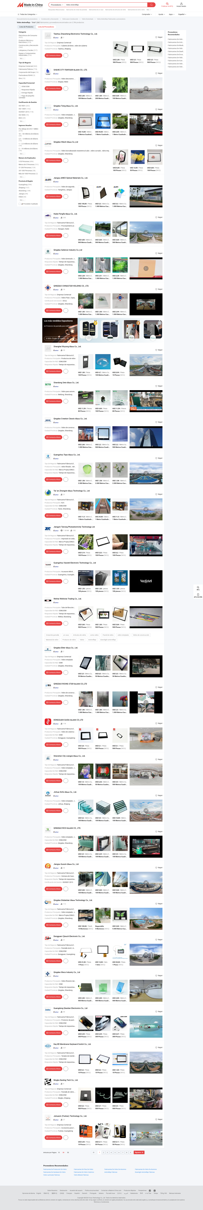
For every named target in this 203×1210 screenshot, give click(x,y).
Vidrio (82, 640)
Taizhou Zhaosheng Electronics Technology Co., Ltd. (76, 34)
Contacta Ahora (55, 55)
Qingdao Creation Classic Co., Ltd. (70, 418)
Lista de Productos (26, 27)
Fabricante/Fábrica (28, 69)
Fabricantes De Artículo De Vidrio (180, 42)
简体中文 (46, 1193)
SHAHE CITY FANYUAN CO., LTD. (70, 69)
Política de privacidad (92, 1190)
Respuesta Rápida (28, 89)
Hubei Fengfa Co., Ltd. (65, 214)
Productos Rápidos (130, 1190)
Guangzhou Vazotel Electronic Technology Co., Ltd (75, 562)
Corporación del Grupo (29, 72)
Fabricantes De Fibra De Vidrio (83, 1169)
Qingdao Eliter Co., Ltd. (66, 647)
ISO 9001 (24, 106)
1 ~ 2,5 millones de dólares (28, 145)
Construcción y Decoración (28, 46)
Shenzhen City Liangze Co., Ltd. (69, 756)
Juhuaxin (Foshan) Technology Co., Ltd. (70, 1116)
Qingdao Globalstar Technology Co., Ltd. (73, 900)
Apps (171, 14)
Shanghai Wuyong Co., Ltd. (67, 346)
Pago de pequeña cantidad (26, 97)
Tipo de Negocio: (51, 42)
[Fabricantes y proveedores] (30, 4)
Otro (22, 78)
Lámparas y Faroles (28, 50)
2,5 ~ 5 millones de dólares (28, 140)
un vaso (66, 635)
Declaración (63, 1190)
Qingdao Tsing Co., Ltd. (66, 106)
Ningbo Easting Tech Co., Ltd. (66, 1080)
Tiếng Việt (163, 1193)
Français (69, 1193)
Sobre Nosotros (52, 1190)
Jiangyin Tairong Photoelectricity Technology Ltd (74, 527)
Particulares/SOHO (27, 75)
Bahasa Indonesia (175, 1193)
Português (93, 1193)
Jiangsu (23, 194)
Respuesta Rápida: (51, 262)
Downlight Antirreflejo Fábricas (145, 1172)
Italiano (101, 1193)
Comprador (146, 14)
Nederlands (134, 1193)
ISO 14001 (25, 109)
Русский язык (110, 1193)
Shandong (25, 191)
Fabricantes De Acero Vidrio (178, 60)
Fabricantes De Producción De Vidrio (55, 1169)
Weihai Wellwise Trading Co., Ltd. (68, 598)
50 (68, 1152)
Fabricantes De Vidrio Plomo (178, 48)
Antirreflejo (92, 640)
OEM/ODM (25, 86)
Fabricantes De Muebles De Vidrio (180, 45)
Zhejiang (24, 187)
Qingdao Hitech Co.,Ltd (66, 142)
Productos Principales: (53, 46)
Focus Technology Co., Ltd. (97, 1198)
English (38, 1193)
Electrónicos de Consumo (28, 36)
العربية (126, 1193)
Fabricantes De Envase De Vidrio (179, 54)
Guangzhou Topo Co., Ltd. (67, 454)
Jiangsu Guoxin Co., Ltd (66, 864)
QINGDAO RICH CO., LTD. (67, 828)
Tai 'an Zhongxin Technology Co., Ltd (72, 490)
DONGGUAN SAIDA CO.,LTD (68, 720)
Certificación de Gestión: (53, 301)
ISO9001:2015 (26, 112)
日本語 (62, 1193)
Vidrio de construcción (141, 635)
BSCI (22, 118)
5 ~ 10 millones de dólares (28, 149)
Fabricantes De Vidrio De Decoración (181, 64)
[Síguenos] (150, 1190)
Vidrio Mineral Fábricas (81, 1175)
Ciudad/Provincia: (51, 49)
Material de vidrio (52, 640)
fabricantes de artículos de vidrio (115, 10)
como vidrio (94, 635)
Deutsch (84, 1193)
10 (59, 1152)
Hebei (22, 197)
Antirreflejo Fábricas (110, 1172)
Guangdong (25, 184)
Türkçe (156, 1193)
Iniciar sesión (181, 6)
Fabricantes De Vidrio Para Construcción (182, 67)
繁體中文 (54, 1193)
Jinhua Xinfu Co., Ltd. (65, 792)
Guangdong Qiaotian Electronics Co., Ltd (70, 1008)
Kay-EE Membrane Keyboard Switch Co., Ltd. (72, 1044)
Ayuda (160, 14)
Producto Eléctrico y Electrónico (26, 41)
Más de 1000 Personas (28, 173)
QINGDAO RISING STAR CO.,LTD (70, 683)
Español (77, 1193)
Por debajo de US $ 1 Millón (28, 130)
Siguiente (138, 1152)
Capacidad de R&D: (52, 361)
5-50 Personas (26, 161)
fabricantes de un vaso (96, 10)
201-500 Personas (27, 170)
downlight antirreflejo (108, 640)
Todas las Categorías (27, 14)
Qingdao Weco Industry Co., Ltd (67, 972)
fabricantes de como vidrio (136, 10)
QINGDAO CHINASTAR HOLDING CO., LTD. (71, 286)
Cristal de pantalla (52, 635)
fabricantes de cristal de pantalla (76, 10)
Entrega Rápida (27, 93)
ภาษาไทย (148, 1193)
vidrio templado (123, 635)
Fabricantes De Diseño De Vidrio (179, 51)
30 (63, 1152)
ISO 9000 (24, 115)
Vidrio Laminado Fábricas (51, 1175)
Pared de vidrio (108, 635)
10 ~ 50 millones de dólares (29, 135)
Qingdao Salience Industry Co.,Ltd (68, 250)
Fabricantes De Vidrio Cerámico (84, 1172)
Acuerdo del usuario (76, 1190)
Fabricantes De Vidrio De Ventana (180, 57)
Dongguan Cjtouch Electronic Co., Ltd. (69, 936)
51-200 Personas (27, 167)
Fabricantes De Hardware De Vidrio (54, 1172)
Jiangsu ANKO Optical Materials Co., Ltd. (71, 178)
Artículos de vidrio (79, 635)
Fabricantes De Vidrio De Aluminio (115, 1169)
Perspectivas (142, 1190)
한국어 (119, 1193)
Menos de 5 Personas (29, 164)
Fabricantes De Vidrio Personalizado (181, 39)
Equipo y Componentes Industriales (27, 54)
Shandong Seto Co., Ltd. (66, 382)
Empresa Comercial (28, 66)
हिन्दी (141, 1193)
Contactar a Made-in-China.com (111, 1190)
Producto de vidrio (69, 640)
